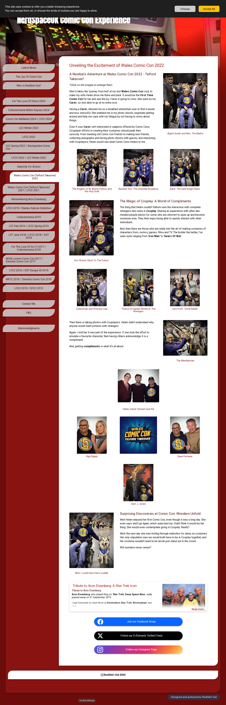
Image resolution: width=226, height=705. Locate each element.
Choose (185, 9)
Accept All (209, 9)
